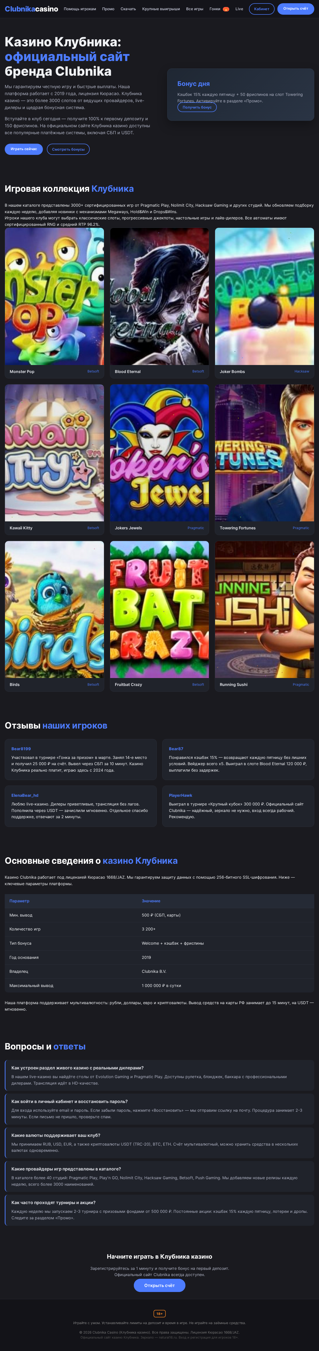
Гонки (219, 8)
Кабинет (261, 9)
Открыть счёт (295, 8)
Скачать (128, 8)
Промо (108, 8)
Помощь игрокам (80, 8)
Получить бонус (197, 107)
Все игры (194, 8)
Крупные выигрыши (161, 8)
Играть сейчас (24, 149)
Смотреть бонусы (68, 149)
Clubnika (31, 8)
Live (239, 8)
